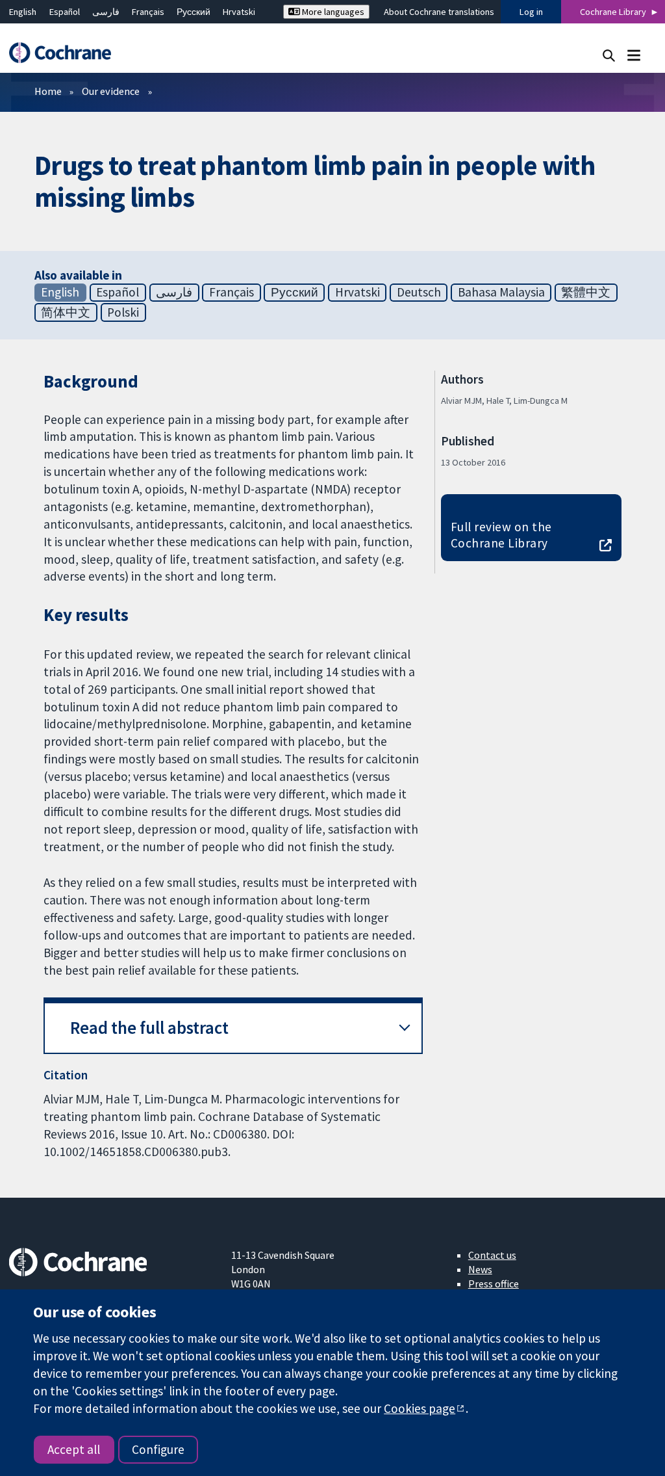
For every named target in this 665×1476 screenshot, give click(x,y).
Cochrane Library (613, 12)
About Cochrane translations (439, 12)
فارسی (105, 12)
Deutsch (419, 292)
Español (64, 12)
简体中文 (65, 312)
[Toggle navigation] (633, 55)
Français (148, 12)
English (22, 12)
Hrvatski (239, 12)
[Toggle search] (609, 55)
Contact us (492, 1254)
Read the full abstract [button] (149, 1027)
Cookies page (419, 1408)
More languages (332, 12)
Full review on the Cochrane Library (501, 535)
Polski (123, 312)
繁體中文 (585, 292)
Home (48, 91)
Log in (531, 12)
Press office (493, 1283)
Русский (193, 12)
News (480, 1269)
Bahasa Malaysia (501, 292)
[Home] (66, 53)
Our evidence (111, 91)
